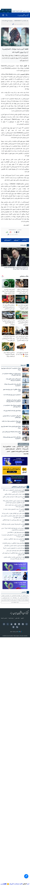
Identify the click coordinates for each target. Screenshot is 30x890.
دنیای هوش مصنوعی (10, 449)
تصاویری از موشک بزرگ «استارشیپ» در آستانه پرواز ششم (12, 406)
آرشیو (10, 10)
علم (27, 21)
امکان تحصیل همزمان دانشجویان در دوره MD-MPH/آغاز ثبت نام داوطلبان (13, 491)
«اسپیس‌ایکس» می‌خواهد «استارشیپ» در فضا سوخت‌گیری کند (11, 374)
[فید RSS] (17, 627)
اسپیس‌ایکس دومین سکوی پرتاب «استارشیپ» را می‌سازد (13, 379)
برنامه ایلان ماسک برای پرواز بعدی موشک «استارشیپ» (12, 438)
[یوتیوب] (11, 624)
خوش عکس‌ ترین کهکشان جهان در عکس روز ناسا (13, 513)
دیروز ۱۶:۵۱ (27, 553)
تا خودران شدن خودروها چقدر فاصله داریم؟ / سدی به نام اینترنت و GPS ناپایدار (13, 529)
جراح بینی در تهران (5, 595)
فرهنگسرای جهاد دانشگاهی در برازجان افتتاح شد (13, 543)
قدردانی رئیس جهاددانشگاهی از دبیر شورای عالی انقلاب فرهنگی (13, 554)
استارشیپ (24, 240)
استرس (8, 451)
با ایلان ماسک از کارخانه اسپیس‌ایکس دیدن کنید (11, 432)
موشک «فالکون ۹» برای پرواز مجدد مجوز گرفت (12, 390)
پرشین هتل (13, 600)
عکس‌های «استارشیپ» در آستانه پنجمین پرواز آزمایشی (12, 416)
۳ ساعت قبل (27, 513)
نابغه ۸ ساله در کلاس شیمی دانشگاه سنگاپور (14, 494)
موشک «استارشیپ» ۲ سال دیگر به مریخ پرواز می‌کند (11, 369)
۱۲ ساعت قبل (27, 535)
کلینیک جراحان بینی (6, 600)
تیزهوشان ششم (25, 600)
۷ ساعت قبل (27, 528)
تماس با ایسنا (4, 618)
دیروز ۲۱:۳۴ (27, 539)
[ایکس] (7, 624)
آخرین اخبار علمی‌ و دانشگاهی (19, 487)
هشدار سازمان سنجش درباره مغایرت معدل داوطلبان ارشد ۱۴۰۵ (14, 506)
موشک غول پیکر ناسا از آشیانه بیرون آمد (12, 411)
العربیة (17, 11)
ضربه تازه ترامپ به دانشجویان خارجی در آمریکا (13, 548)
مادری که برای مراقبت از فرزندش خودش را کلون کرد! (13, 497)
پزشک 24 (15, 598)
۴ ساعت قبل (27, 516)
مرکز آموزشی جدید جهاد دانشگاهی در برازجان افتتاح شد (14, 540)
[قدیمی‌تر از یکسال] (15, 257)
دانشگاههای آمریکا (7, 447)
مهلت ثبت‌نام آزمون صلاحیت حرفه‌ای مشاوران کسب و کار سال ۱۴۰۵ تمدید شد (14, 558)
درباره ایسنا (11, 618)
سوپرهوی (16, 240)
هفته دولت (26, 454)
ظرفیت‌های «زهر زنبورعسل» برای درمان (15, 551)
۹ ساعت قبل (27, 532)
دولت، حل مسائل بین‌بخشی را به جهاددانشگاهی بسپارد (13, 521)
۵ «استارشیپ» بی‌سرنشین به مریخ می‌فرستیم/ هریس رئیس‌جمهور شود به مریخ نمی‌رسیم (16, 268)
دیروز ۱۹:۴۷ (27, 545)
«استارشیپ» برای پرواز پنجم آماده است (12, 395)
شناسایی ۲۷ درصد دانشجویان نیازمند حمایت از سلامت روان (13, 510)
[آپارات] (13, 627)
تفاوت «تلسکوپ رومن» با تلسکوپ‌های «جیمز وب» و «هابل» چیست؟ (13, 536)
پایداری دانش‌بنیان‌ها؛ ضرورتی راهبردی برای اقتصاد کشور (12, 525)
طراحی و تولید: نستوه (14, 631)
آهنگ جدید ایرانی (24, 598)
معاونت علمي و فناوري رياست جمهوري (19, 451)
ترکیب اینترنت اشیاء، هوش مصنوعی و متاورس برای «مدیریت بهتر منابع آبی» (12, 516)
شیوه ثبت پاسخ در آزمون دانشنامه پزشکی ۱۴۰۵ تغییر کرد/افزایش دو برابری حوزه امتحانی (13, 501)
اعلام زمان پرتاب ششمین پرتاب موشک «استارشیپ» (12, 385)
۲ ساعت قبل (27, 509)
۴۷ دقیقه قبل (27, 494)
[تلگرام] (15, 624)
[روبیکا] (26, 624)
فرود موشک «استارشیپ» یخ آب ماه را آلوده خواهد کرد (11, 422)
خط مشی (17, 618)
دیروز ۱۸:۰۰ (27, 550)
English (13, 11)
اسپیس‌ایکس (7, 240)
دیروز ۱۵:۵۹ (27, 557)
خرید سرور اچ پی (5, 598)
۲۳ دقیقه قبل (27, 490)
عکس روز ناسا (25, 449)
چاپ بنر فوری (25, 595)
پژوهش (26, 447)
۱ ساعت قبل (27, 501)
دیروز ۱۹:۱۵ (27, 548)
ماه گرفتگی (18, 449)
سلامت (13, 447)
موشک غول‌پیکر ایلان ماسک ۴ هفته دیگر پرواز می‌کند (11, 427)
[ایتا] (22, 624)
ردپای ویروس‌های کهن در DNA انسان (15, 532)
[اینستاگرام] (3, 624)
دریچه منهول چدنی (15, 602)
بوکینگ (19, 600)
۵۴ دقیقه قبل (27, 496)
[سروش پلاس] (18, 624)
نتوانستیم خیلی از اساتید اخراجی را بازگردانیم (14, 546)
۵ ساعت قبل (27, 524)
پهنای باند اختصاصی (16, 595)
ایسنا (23, 15)
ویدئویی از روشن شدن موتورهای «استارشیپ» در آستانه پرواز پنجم (13, 400)
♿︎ (26, 876)
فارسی (21, 11)
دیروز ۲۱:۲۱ (27, 543)
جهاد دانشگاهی (20, 447)
